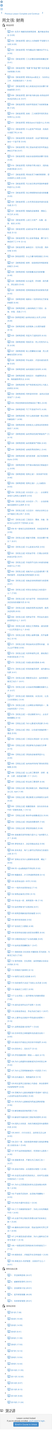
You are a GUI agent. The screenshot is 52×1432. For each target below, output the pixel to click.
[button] (1, 2)
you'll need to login (37, 1420)
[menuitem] (1, 6)
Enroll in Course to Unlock (26, 1424)
